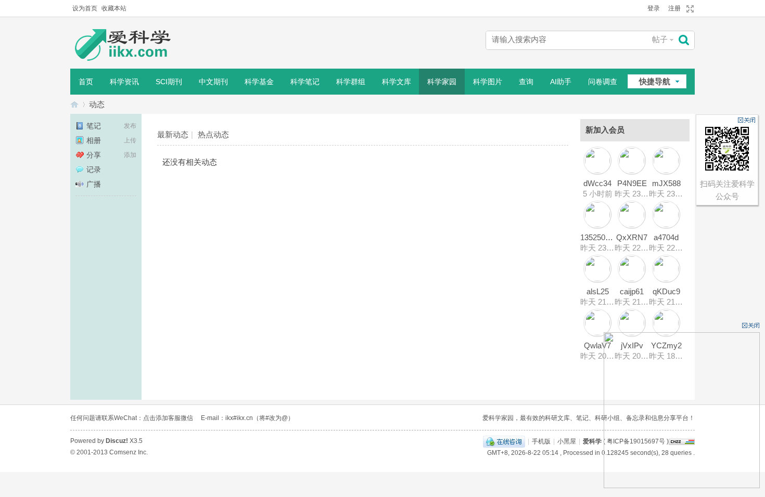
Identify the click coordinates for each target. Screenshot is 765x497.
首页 (86, 81)
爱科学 (74, 104)
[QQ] (504, 441)
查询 (526, 81)
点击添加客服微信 (168, 418)
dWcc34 (597, 183)
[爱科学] (132, 46)
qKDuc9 (666, 291)
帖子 (660, 39)
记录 (93, 169)
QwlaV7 (597, 345)
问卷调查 (602, 81)
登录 (653, 8)
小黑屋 (566, 441)
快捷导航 (654, 81)
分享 (93, 155)
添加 (130, 155)
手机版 (541, 441)
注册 (674, 8)
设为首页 (84, 8)
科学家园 (441, 81)
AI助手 (560, 81)
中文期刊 (213, 81)
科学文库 (396, 81)
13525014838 (603, 237)
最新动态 (172, 134)
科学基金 (259, 81)
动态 (97, 104)
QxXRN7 (631, 237)
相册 (93, 140)
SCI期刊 (169, 81)
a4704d (666, 237)
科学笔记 (305, 81)
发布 (130, 125)
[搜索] (686, 40)
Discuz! (117, 440)
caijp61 (632, 291)
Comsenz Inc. (128, 452)
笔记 (93, 126)
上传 (130, 140)
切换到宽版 (689, 9)
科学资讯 (124, 81)
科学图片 (487, 81)
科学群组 (350, 81)
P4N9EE (632, 183)
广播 (93, 184)
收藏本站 (113, 8)
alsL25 (597, 291)
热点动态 (213, 134)
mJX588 (666, 183)
